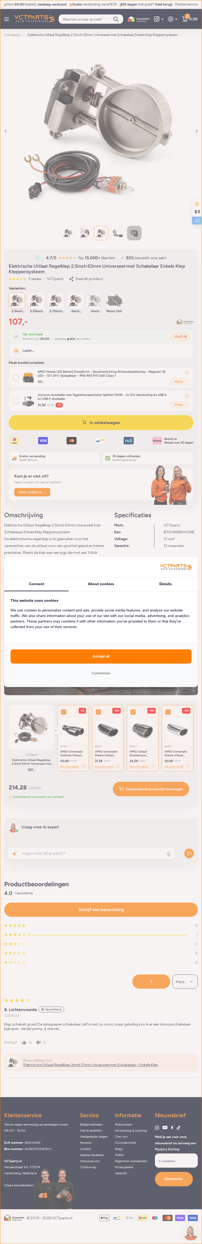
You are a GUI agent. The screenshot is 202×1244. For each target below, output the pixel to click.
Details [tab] (165, 584)
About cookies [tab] (101, 584)
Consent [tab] (36, 584)
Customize (101, 673)
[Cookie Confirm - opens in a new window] (175, 567)
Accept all (101, 656)
